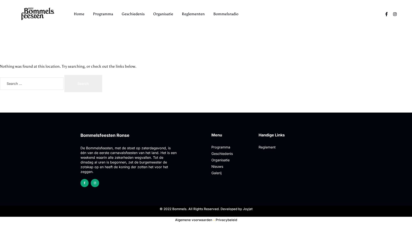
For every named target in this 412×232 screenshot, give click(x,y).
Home (79, 14)
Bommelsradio (225, 14)
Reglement (267, 147)
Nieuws (217, 166)
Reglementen (193, 14)
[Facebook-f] (386, 14)
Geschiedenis (133, 14)
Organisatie (163, 14)
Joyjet (248, 209)
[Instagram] (395, 14)
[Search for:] (32, 83)
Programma (103, 14)
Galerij (216, 173)
